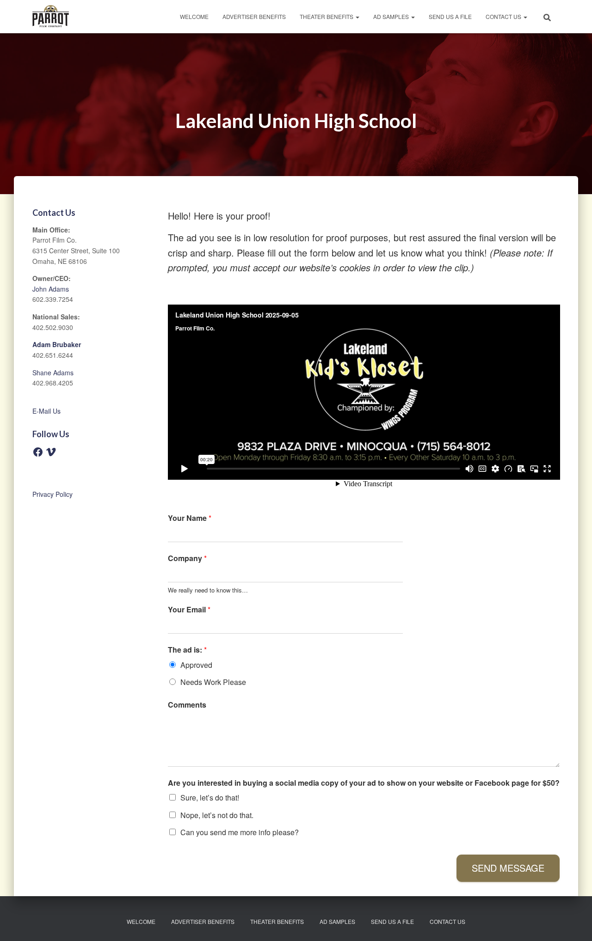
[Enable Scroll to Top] (574, 922)
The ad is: (187, 650)
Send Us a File (450, 16)
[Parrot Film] (50, 16)
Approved (196, 665)
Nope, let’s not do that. (216, 815)
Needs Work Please (213, 682)
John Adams (50, 288)
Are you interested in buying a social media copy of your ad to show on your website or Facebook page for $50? (364, 783)
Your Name (189, 518)
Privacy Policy (52, 494)
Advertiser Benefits (254, 16)
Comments (187, 705)
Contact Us (504, 16)
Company (187, 558)
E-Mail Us (46, 411)
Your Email (189, 610)
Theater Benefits (327, 16)
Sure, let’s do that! (209, 797)
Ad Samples (391, 16)
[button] (357, 16)
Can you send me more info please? (239, 832)
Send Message (508, 867)
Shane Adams (53, 372)
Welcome (194, 16)
